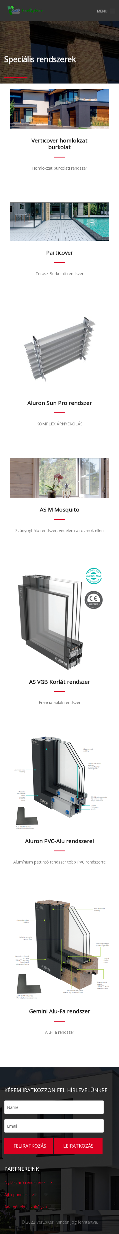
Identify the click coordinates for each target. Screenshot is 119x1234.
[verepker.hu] (59, 10)
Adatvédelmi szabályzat (26, 1206)
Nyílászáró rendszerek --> (28, 1182)
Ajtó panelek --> (19, 1194)
